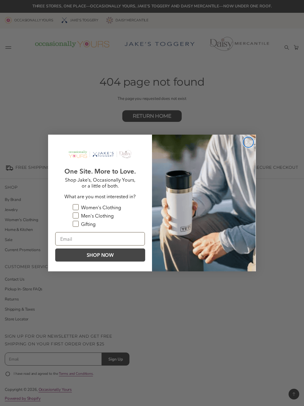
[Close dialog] (248, 142)
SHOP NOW (100, 255)
